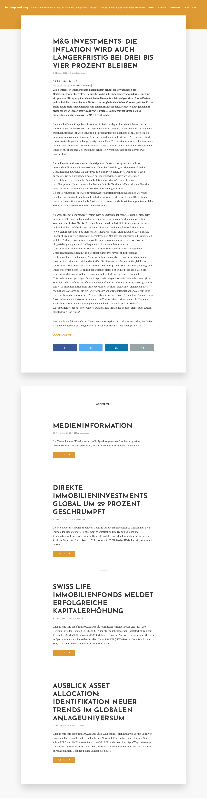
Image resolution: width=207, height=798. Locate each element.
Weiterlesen (64, 455)
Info (151, 7)
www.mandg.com (62, 335)
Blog (142, 7)
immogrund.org (16, 7)
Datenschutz (190, 7)
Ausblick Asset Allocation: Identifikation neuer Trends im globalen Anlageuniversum (95, 702)
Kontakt (162, 7)
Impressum (175, 7)
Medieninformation (93, 426)
